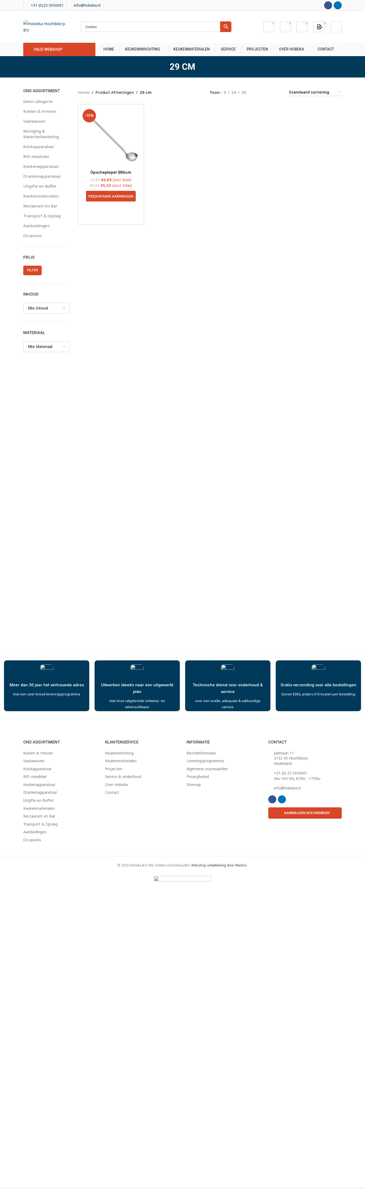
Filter (32, 270)
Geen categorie (38, 101)
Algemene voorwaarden (207, 768)
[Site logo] (46, 26)
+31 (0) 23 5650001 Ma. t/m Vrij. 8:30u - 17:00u (297, 775)
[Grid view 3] (268, 92)
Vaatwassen (34, 121)
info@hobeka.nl (87, 5)
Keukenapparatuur (41, 166)
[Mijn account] (336, 26)
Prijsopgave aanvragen (110, 196)
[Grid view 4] (277, 92)
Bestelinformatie (201, 753)
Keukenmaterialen (41, 196)
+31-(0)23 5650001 (47, 5)
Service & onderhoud (123, 776)
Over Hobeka (116, 784)
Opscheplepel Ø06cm (110, 172)
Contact (112, 792)
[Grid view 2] (259, 92)
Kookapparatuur (39, 146)
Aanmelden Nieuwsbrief (307, 812)
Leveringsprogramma (205, 760)
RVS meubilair (36, 156)
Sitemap (194, 784)
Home (84, 92)
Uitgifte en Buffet (39, 186)
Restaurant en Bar (40, 205)
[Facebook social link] (328, 5)
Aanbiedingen (36, 225)
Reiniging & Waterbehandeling (41, 133)
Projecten (113, 768)
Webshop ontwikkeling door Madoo (219, 865)
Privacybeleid (198, 776)
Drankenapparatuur (42, 176)
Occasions (32, 235)
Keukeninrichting (119, 753)
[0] (319, 26)
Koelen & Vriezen (39, 111)
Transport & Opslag (42, 215)
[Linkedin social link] (338, 5)
